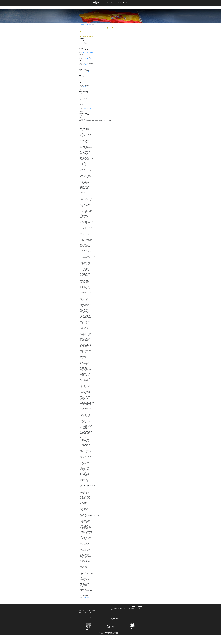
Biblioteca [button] (103, 7)
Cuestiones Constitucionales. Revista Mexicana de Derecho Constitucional (93, 614)
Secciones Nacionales (95, 7)
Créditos (113, 619)
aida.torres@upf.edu (87, 86)
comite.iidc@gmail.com (120, 616)
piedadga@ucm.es (86, 64)
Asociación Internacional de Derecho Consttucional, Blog (90, 608)
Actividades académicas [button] (120, 7)
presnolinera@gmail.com (88, 79)
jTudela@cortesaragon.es (88, 121)
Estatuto (80, 31)
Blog (108, 7)
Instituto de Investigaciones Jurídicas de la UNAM (110, 633)
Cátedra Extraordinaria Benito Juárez (86, 612)
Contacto (129, 7)
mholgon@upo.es (86, 115)
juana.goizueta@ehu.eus (87, 101)
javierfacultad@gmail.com (88, 71)
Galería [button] (112, 7)
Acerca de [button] (87, 7)
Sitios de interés (136, 7)
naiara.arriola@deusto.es (88, 108)
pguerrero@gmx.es (86, 93)
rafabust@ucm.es (86, 46)
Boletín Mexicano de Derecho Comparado (87, 610)
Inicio (81, 24)
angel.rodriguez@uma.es (88, 58)
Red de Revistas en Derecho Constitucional (87, 617)
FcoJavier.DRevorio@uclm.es (88, 52)
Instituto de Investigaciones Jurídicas (86, 615)
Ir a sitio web (81, 33)
